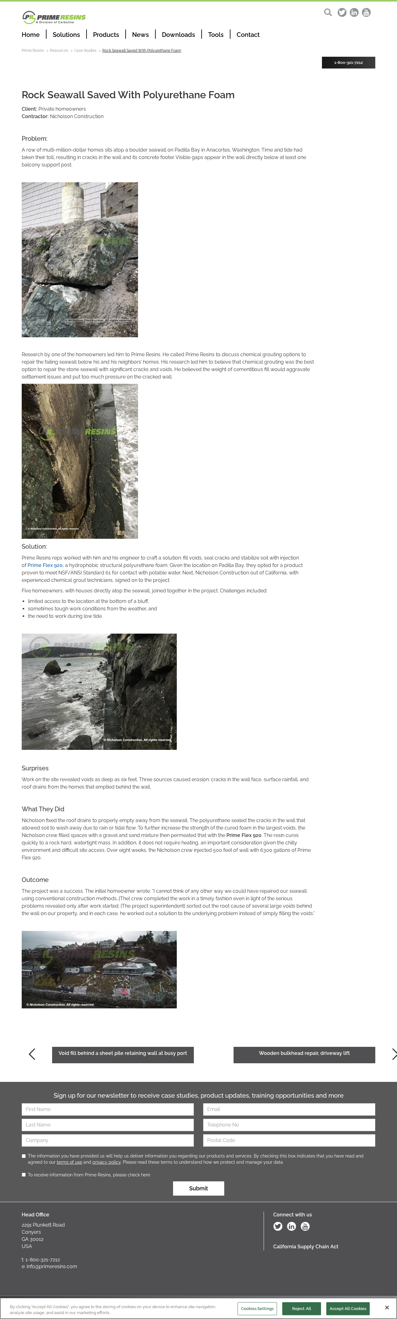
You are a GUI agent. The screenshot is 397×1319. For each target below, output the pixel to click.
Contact (248, 34)
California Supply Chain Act (305, 1247)
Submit (198, 1188)
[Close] (387, 1307)
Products (106, 34)
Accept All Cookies (348, 1308)
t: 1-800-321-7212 (41, 1260)
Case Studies (85, 50)
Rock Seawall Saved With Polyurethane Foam (141, 50)
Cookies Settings (257, 1308)
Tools (216, 34)
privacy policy (106, 1162)
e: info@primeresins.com (49, 1266)
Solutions (66, 34)
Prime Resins (33, 50)
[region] (198, 1308)
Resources (59, 50)
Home (31, 34)
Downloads (178, 34)
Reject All (301, 1308)
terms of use (69, 1162)
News (140, 34)
